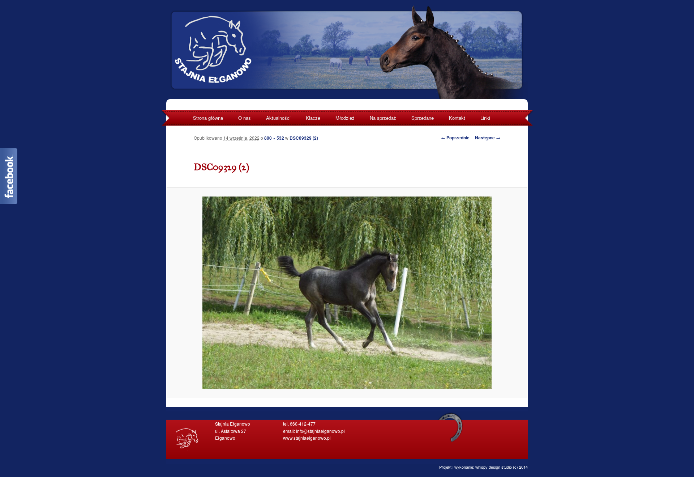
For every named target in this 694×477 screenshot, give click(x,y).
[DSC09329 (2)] (347, 293)
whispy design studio (493, 467)
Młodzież (345, 117)
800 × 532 (274, 138)
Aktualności (278, 117)
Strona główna (208, 117)
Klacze (313, 117)
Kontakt (457, 117)
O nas (244, 117)
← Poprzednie (455, 137)
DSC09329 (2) (304, 138)
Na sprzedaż (383, 117)
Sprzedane (422, 117)
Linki (485, 117)
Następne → (487, 137)
